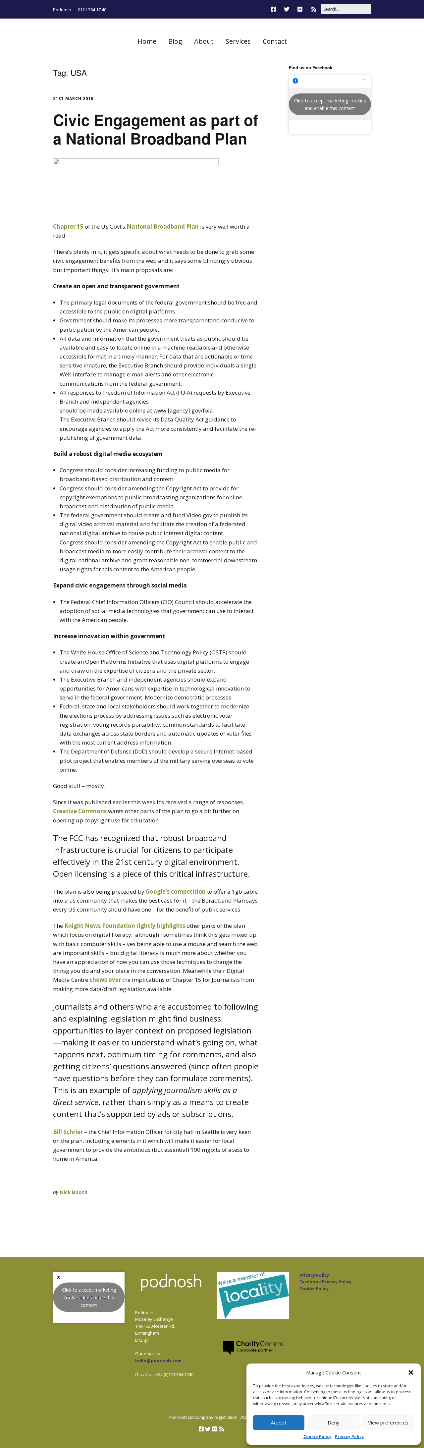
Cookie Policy (317, 1436)
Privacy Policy (349, 1436)
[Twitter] (287, 9)
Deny (334, 1422)
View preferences (388, 1422)
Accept (279, 1422)
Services (238, 41)
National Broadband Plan (163, 226)
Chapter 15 (68, 226)
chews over (105, 979)
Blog (175, 41)
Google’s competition (176, 891)
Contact (275, 41)
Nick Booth (73, 1192)
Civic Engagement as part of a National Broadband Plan (155, 129)
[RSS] (314, 9)
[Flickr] (300, 9)
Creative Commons (80, 811)
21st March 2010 (73, 98)
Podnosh (62, 10)
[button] (410, 1372)
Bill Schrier (68, 1132)
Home (146, 41)
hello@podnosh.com (158, 1361)
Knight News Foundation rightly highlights (125, 925)
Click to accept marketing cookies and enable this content (330, 104)
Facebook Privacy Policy (325, 1282)
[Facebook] (275, 9)
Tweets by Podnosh (89, 1297)
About (204, 41)
